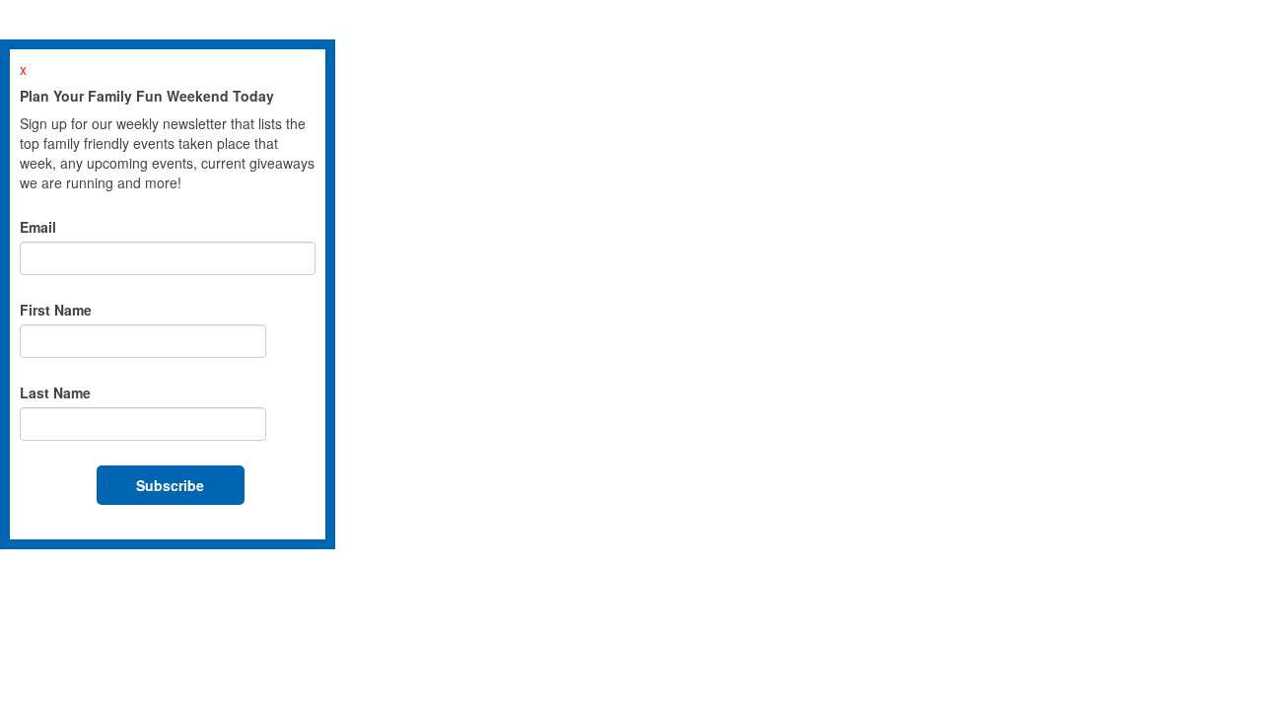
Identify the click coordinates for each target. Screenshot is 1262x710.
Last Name (55, 392)
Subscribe (170, 485)
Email (38, 227)
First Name (56, 310)
